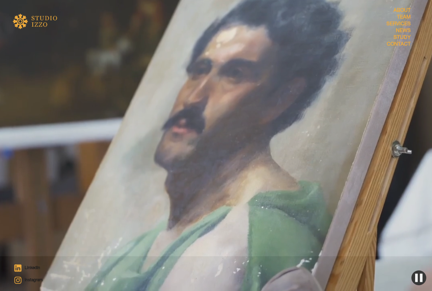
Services (398, 24)
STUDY (402, 37)
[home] (40, 29)
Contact (398, 44)
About (402, 10)
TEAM (403, 17)
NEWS (403, 30)
